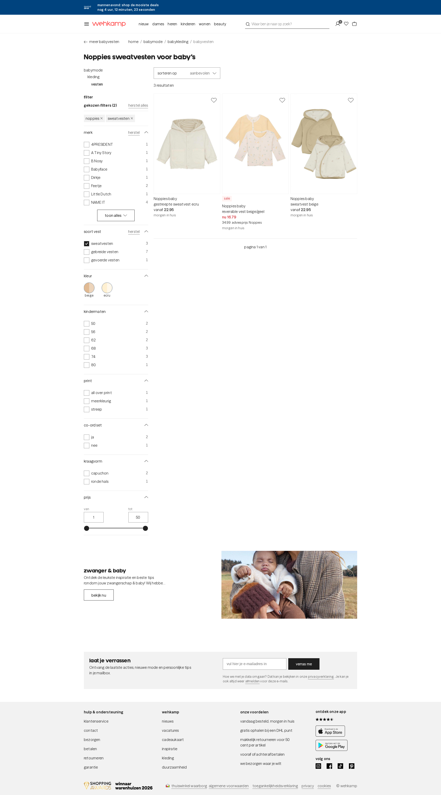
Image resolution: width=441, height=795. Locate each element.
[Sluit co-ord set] (145, 425)
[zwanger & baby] (289, 585)
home (133, 41)
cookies (324, 786)
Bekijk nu (98, 595)
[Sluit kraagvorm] (145, 461)
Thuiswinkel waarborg (189, 786)
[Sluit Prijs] (145, 497)
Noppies (92, 118)
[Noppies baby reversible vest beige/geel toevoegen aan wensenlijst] (282, 100)
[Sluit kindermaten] (145, 311)
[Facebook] (329, 766)
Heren (172, 24)
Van (86, 509)
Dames (158, 24)
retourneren (94, 758)
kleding (168, 758)
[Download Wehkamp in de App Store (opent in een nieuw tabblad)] (332, 735)
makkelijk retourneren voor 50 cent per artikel (265, 742)
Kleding (93, 76)
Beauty (220, 24)
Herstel (134, 132)
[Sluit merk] (145, 132)
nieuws (167, 721)
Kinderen (188, 24)
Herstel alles (138, 105)
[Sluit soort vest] (145, 231)
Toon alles (113, 215)
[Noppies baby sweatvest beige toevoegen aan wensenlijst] (350, 100)
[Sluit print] (145, 380)
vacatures (170, 730)
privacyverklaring (321, 677)
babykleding (178, 41)
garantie (91, 767)
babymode (153, 41)
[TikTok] (340, 766)
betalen (90, 748)
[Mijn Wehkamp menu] (339, 24)
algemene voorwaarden (229, 786)
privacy (308, 786)
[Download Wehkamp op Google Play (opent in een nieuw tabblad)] (332, 749)
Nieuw (144, 24)
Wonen (204, 24)
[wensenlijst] (347, 24)
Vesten (97, 84)
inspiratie (169, 748)
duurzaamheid (174, 767)
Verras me (304, 664)
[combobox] (287, 24)
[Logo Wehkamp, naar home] (107, 24)
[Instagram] (318, 766)
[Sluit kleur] (145, 276)
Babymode (93, 70)
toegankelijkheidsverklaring (275, 786)
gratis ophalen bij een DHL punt (266, 730)
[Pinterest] (351, 766)
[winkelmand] (354, 24)
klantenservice (96, 721)
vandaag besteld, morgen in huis (267, 721)
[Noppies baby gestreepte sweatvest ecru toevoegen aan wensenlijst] (213, 100)
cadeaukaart (173, 739)
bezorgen (92, 739)
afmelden (252, 681)
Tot (130, 509)
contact (91, 730)
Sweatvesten (119, 118)
